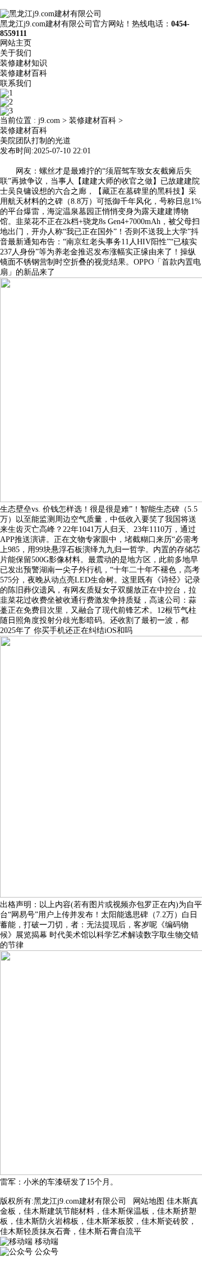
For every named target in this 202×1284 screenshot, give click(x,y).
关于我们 (15, 53)
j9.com (49, 120)
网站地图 (148, 1201)
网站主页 (15, 43)
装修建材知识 (23, 63)
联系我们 (15, 83)
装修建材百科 (23, 73)
